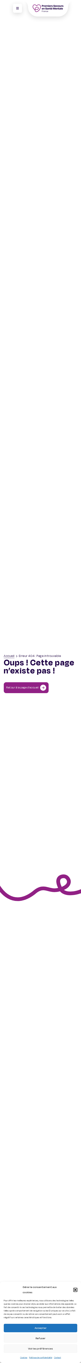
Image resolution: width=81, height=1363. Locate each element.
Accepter (41, 1328)
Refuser (40, 1338)
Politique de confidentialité (40, 1357)
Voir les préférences (40, 1348)
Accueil (9, 656)
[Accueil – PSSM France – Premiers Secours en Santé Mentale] (48, 8)
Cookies (23, 1357)
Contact (57, 1357)
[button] (75, 1290)
